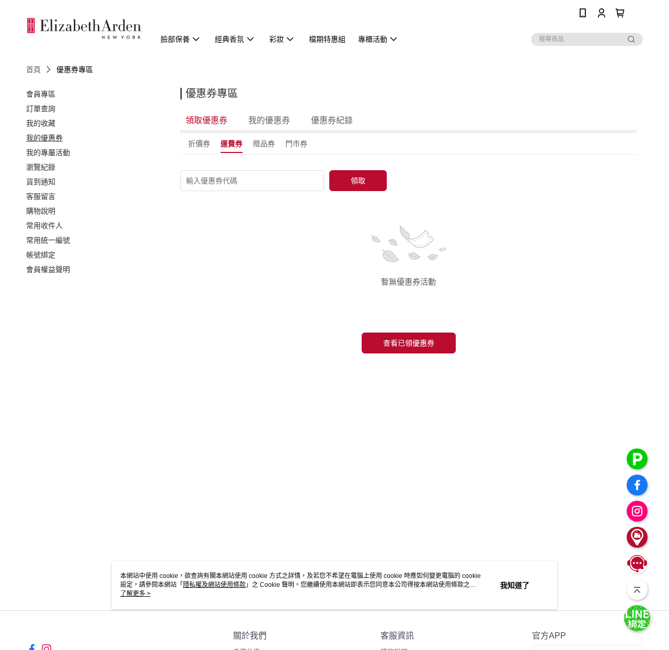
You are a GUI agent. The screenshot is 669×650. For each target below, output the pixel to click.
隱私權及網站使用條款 (214, 584)
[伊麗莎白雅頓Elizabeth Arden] (84, 27)
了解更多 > (135, 593)
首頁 (33, 69)
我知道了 (514, 585)
